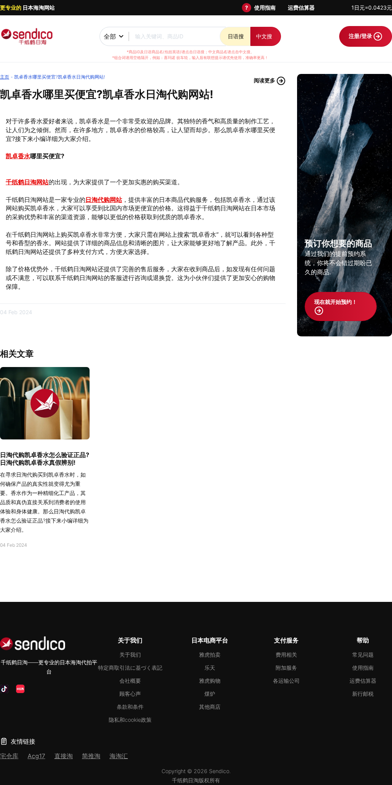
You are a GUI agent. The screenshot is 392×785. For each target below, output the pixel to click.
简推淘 (91, 756)
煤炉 (209, 693)
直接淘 (63, 756)
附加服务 (286, 667)
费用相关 (286, 654)
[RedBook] (20, 689)
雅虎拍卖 (209, 654)
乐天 (209, 667)
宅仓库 (9, 756)
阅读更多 (265, 80)
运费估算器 (301, 7)
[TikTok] (4, 689)
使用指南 (265, 7)
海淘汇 (118, 756)
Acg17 (36, 756)
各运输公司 (286, 680)
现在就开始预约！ (335, 301)
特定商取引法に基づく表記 (130, 667)
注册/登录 (361, 36)
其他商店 (209, 706)
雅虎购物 (209, 680)
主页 (4, 77)
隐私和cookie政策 (130, 719)
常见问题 (363, 654)
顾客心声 (130, 693)
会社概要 (130, 680)
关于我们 (130, 654)
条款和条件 (130, 706)
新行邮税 (363, 693)
